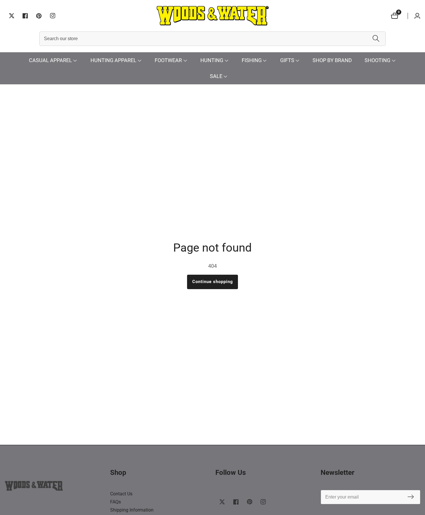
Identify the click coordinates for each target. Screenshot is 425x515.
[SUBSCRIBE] (411, 497)
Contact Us (121, 494)
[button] (50, 60)
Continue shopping (212, 281)
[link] (54, 487)
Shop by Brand (332, 60)
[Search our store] (376, 39)
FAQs (115, 502)
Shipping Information (132, 510)
